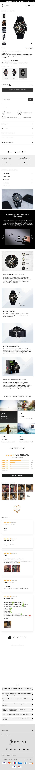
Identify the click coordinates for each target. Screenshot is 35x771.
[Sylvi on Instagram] (7, 749)
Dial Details (6, 179)
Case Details (6, 173)
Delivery (5, 97)
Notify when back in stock (17, 90)
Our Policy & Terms (6, 734)
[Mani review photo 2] (16, 569)
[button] (5, 460)
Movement (6, 183)
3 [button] (17, 638)
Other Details (6, 186)
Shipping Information (8, 137)
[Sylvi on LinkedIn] (28, 749)
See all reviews (4, 470)
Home (3, 10)
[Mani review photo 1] (7, 569)
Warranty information (8, 133)
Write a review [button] (17, 475)
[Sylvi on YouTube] (15, 749)
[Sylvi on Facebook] (11, 749)
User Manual (5, 128)
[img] (7, 522)
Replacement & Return (8, 142)
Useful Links (5, 730)
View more (6, 618)
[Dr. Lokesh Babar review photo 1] (7, 624)
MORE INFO (4, 146)
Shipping (15, 62)
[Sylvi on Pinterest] (24, 749)
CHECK (30, 99)
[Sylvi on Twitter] (20, 749)
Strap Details (6, 176)
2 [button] (13, 638)
